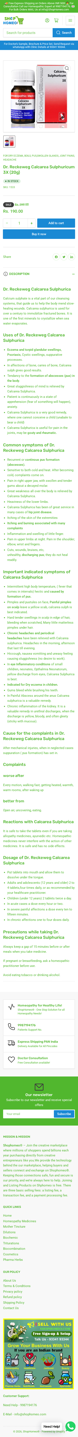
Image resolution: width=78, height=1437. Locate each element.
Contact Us (11, 1308)
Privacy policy (12, 1291)
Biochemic (10, 1238)
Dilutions (9, 1232)
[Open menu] (70, 20)
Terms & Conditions (17, 1286)
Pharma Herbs (13, 1260)
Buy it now (39, 234)
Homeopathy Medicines (19, 1221)
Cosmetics (10, 1254)
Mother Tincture (14, 1227)
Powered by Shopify (53, 1431)
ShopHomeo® (31, 1431)
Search (67, 33)
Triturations (11, 1243)
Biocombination (14, 1249)
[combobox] (39, 32)
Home (7, 1215)
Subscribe (64, 1114)
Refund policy (12, 1297)
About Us (9, 1280)
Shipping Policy (13, 1303)
